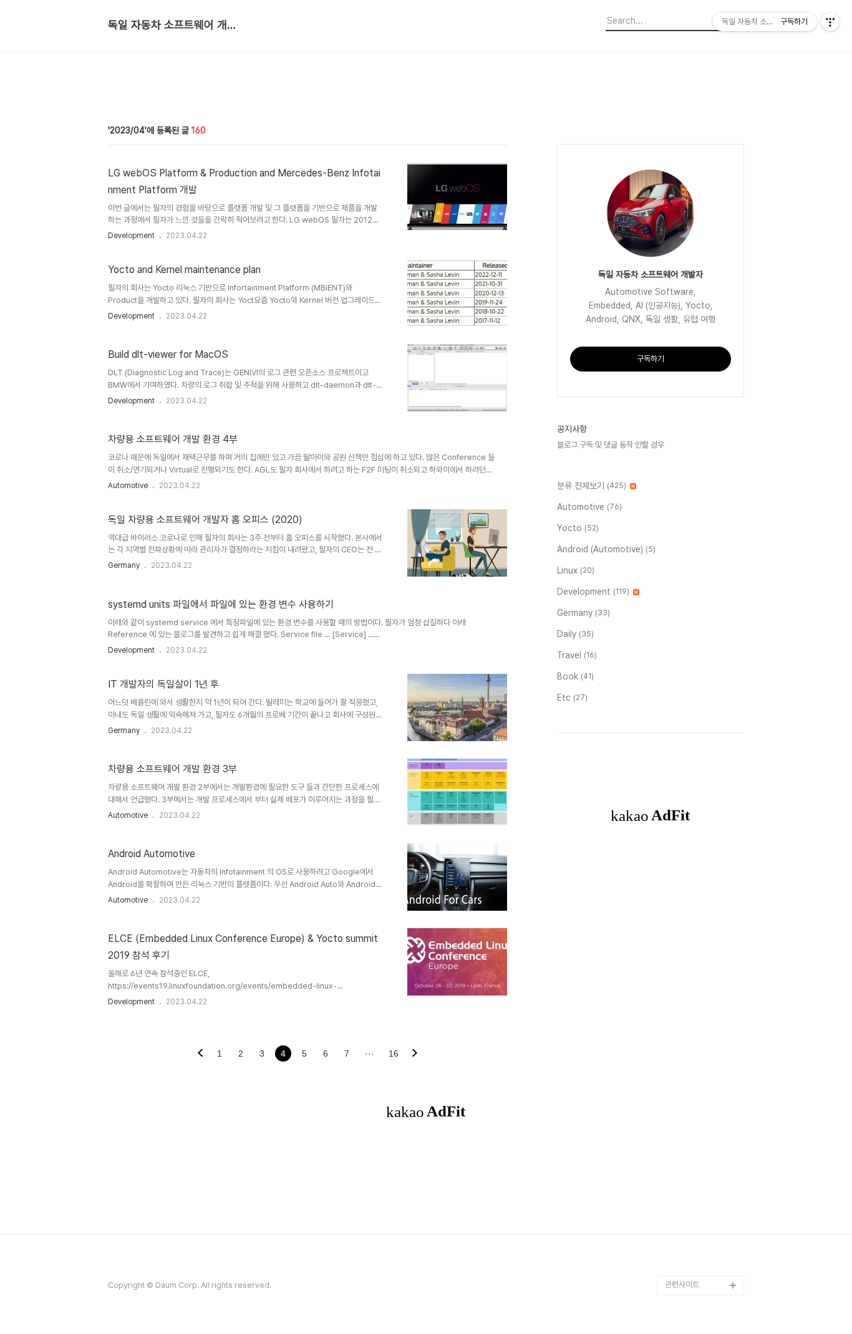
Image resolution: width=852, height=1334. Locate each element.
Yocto (578, 528)
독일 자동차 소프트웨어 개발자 (176, 25)
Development (131, 235)
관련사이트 (682, 1284)
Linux (575, 570)
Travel (577, 655)
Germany (124, 565)
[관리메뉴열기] (830, 21)
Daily (575, 634)
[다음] (414, 1054)
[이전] (200, 1054)
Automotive (128, 485)
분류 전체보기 (591, 486)
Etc (572, 698)
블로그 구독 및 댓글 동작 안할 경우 (610, 444)
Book (575, 676)
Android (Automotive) (606, 549)
